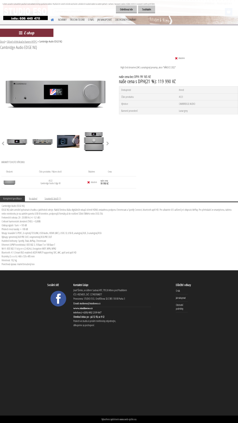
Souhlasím (146, 9)
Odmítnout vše (126, 9)
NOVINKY (62, 20)
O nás (178, 290)
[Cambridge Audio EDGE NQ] (55, 56)
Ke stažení (33, 198)
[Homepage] (50, 19)
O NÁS (91, 20)
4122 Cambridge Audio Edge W (50, 182)
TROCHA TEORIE (77, 20)
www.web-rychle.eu (127, 419)
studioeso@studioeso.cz (89, 303)
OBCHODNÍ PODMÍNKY (125, 20)
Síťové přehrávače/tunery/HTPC (22, 42)
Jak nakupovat (181, 298)
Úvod (2, 42)
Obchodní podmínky (179, 306)
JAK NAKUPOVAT (104, 20)
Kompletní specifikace (12, 198)
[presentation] (108, 143)
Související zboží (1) (53, 198)
